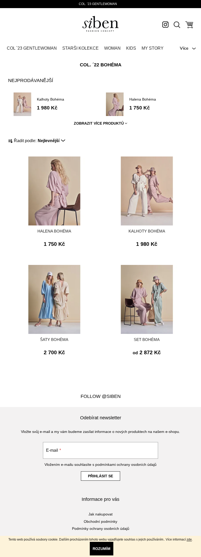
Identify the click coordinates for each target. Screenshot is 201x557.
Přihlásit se (100, 476)
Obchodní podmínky (100, 521)
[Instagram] (165, 24)
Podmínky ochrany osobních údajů (100, 528)
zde (189, 539)
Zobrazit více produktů (99, 123)
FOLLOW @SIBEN (101, 396)
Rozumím (101, 549)
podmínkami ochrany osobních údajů (126, 464)
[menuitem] (31, 48)
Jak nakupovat (100, 514)
